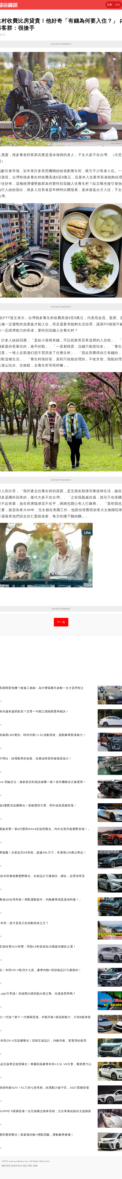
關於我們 (6, 1165)
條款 (25, 1165)
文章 (109, 4)
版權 (35, 1165)
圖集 (117, 4)
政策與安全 (16, 1165)
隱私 (30, 1165)
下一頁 (61, 622)
